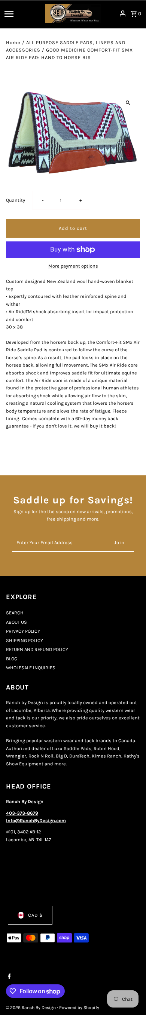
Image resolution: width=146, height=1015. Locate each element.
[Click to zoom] (127, 102)
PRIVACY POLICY (23, 631)
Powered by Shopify (79, 1007)
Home (13, 42)
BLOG (11, 658)
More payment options (73, 266)
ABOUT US (16, 622)
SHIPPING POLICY (24, 640)
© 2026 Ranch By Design (31, 1007)
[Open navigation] (22, 13)
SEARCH (15, 613)
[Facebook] (8, 976)
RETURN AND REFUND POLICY (37, 649)
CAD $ (35, 915)
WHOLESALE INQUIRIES (30, 667)
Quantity (15, 200)
